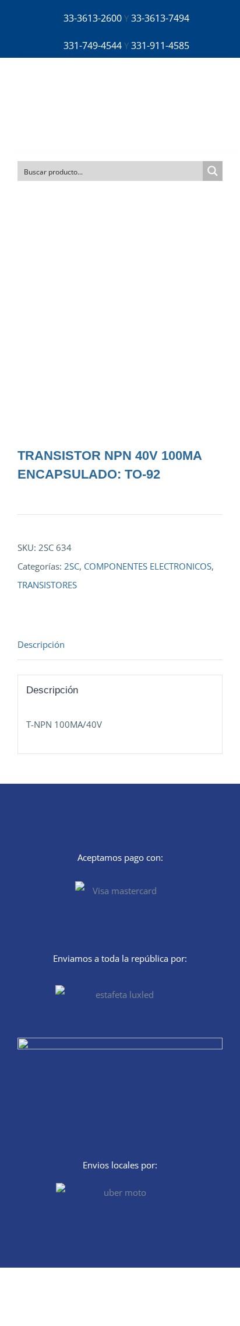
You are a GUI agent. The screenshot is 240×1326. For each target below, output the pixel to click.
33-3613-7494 (160, 18)
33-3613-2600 (92, 18)
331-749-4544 (92, 45)
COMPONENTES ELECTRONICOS (147, 566)
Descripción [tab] (41, 644)
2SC (71, 566)
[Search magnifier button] (213, 171)
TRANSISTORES (47, 585)
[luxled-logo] (55, 84)
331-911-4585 (160, 45)
